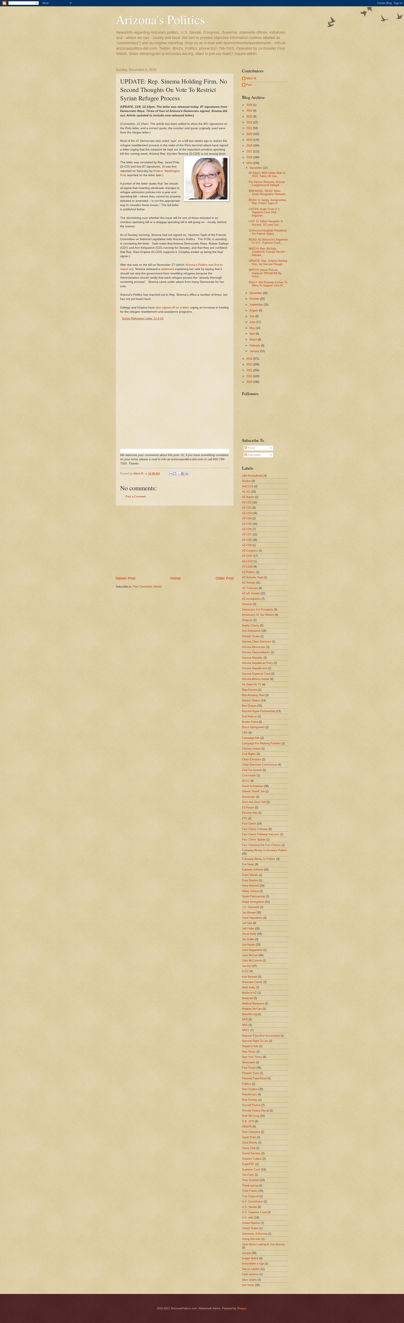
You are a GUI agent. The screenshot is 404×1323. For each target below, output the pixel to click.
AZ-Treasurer (250, 588)
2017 (249, 151)
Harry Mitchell (250, 885)
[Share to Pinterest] (187, 474)
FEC (244, 818)
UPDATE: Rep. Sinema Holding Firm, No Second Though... (268, 262)
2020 (249, 134)
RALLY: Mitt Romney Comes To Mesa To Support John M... (268, 284)
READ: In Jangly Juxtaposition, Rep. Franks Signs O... (268, 201)
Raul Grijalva (250, 1089)
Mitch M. (251, 78)
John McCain (250, 955)
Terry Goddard (250, 1180)
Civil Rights (249, 753)
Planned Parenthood (254, 1078)
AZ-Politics (248, 572)
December (256, 167)
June (253, 322)
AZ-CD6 (247, 529)
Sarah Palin (249, 1137)
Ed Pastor (248, 807)
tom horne (248, 1285)
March (254, 339)
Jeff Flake (248, 928)
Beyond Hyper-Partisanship (258, 711)
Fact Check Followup (255, 829)
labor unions (249, 1279)
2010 (249, 381)
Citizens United (251, 748)
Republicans (249, 1094)
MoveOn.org (249, 1014)
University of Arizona (254, 1233)
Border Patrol (250, 721)
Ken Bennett (249, 976)
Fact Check (249, 823)
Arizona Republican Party (257, 663)
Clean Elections (251, 759)
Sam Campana (251, 1131)
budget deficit (250, 1258)
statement (168, 269)
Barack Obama (251, 700)
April (253, 333)
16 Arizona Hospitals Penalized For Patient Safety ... (268, 232)
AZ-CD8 (247, 539)
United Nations (251, 1223)
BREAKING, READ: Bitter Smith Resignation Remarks (267, 192)
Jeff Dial (247, 923)
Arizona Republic (252, 657)
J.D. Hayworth (250, 907)
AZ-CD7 (247, 534)
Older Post (225, 578)
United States (250, 1228)
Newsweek (248, 1062)
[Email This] (171, 474)
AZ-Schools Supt (252, 577)
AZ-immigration (251, 598)
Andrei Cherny (250, 625)
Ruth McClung (250, 1115)
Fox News (248, 864)
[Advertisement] (175, 540)
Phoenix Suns (250, 1073)
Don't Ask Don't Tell (254, 802)
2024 (249, 110)
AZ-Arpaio (248, 497)
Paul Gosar (249, 1067)
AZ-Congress (250, 550)
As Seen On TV (251, 684)
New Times (249, 1051)
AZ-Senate (248, 582)
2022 (249, 122)
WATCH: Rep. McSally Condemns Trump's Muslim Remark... (267, 252)
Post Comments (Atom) (147, 586)
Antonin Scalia (251, 636)
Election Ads (249, 812)
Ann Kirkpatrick (251, 630)
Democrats (248, 796)
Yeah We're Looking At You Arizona (263, 1244)
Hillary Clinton (250, 891)
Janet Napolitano (252, 917)
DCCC (246, 780)
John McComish (252, 960)
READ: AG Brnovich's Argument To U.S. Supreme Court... (268, 241)
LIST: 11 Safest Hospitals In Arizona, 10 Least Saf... (266, 223)
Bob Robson (249, 716)
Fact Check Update (254, 839)
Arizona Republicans (254, 668)
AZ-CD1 (247, 502)
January (255, 351)
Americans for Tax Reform (258, 614)
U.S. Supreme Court (254, 1212)
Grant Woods (250, 874)
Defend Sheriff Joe (253, 791)
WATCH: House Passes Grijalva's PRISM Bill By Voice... (265, 273)
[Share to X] (179, 474)
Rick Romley (250, 1099)
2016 (249, 157)
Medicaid (247, 998)
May (253, 328)
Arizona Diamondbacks (256, 652)
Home (175, 578)
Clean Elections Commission (259, 764)
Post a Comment (135, 496)
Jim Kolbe (248, 939)
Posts (251, 447)
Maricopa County (252, 982)
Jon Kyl (246, 966)
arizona (246, 1253)
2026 (249, 104)
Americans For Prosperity (257, 609)
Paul (249, 84)
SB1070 (247, 1126)
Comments (254, 454)
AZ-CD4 (247, 518)
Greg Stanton (250, 880)
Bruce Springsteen (253, 727)
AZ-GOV (247, 555)
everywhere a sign (253, 1263)
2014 (249, 358)
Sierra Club (248, 1148)
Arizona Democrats (253, 647)
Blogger (241, 1308)
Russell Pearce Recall (255, 1110)
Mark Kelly (248, 987)
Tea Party (248, 1174)
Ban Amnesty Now (253, 695)
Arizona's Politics (160, 19)
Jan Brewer (249, 912)
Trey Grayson (250, 1196)
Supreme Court (251, 1169)
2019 (249, 139)
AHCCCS (247, 486)
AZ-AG (246, 491)
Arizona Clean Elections (256, 641)
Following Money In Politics (258, 858)
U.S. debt (248, 1217)
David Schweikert (252, 786)
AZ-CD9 (247, 545)
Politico (158, 171)
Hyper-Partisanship (253, 896)
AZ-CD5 (247, 523)
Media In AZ (249, 992)
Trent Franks (250, 1190)
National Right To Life (255, 1040)
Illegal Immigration (253, 901)
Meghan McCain (252, 1008)
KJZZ (245, 971)
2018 (249, 145)
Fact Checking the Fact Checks (261, 845)
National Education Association (261, 1035)
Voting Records (251, 1239)
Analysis (247, 620)
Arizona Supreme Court (256, 673)
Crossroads (249, 775)
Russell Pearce (251, 1105)
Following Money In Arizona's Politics (264, 850)
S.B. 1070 (248, 1121)
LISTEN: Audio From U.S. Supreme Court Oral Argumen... (264, 212)
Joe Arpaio (248, 944)
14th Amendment (252, 475)
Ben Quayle (249, 705)
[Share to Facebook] (183, 474)
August (254, 310)
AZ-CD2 (247, 507)
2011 (249, 376)
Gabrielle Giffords (252, 869)
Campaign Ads (251, 737)
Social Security (251, 1153)
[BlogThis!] (175, 474)
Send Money (249, 1142)
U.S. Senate (249, 1207)
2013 (249, 364)
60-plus (246, 481)
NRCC (246, 1030)
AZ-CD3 (247, 513)
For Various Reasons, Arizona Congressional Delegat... (267, 183)
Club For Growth (252, 770)
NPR (245, 1019)
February (255, 345)
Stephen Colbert (252, 1158)
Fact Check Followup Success (260, 834)
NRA (245, 1024)
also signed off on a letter (172, 307)
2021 (249, 128)
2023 (249, 116)
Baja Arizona (249, 689)
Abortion (247, 604)
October (255, 298)
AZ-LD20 (247, 566)
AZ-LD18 (247, 561)
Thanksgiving (250, 1185)
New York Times (252, 1056)
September (257, 304)
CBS (245, 732)
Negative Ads (250, 1046)
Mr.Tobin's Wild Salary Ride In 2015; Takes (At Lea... (267, 174)
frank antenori (250, 1274)
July (252, 316)
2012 (249, 370)
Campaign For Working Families (261, 743)
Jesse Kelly (249, 933)
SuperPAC (248, 1164)
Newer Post (125, 578)
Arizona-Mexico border (255, 679)
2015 (249, 163)
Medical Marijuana (253, 1003)
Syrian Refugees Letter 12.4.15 (142, 318)
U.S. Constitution (252, 1201)
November (256, 293)
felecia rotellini (250, 1269)
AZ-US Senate (251, 593)
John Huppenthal (252, 950)
